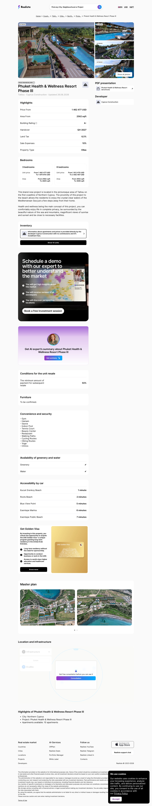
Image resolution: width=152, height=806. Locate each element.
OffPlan (52, 747)
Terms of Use (22, 800)
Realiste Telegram (87, 751)
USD (126, 7)
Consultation (76, 678)
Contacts (83, 759)
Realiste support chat (122, 752)
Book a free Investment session (43, 310)
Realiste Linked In (87, 755)
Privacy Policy (121, 793)
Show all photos (124, 74)
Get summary (51, 358)
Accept (116, 799)
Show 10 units (53, 243)
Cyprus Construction (36, 94)
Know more (33, 569)
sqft (132, 7)
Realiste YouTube (87, 747)
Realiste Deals (54, 751)
